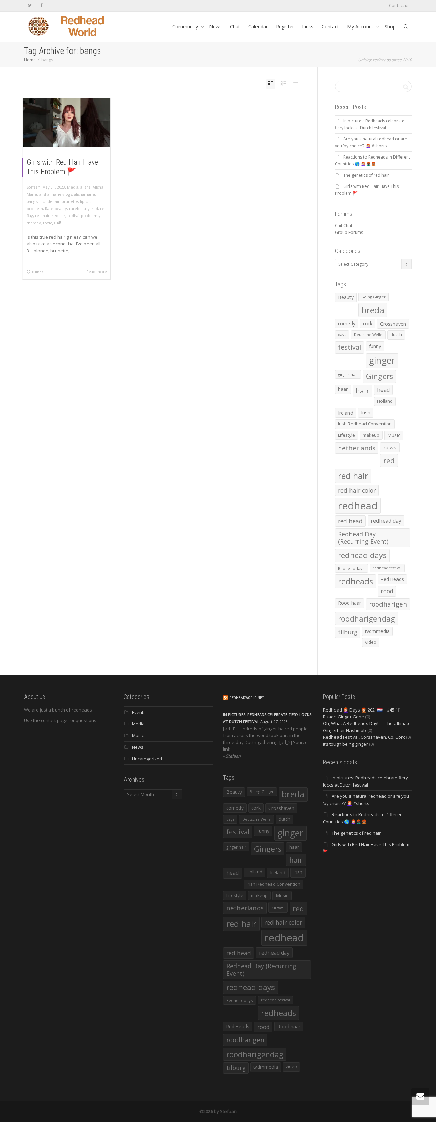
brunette (70, 201)
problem (35, 208)
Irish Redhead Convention (365, 424)
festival (349, 347)
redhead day (386, 520)
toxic (47, 222)
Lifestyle (346, 435)
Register (285, 26)
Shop (390, 26)
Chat (235, 26)
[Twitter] (29, 5)
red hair (42, 215)
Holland (385, 401)
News (215, 26)
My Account (361, 26)
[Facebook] (41, 5)
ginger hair (348, 374)
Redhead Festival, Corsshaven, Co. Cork (364, 737)
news (389, 447)
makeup (371, 435)
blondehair (49, 201)
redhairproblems (83, 215)
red (95, 208)
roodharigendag (366, 618)
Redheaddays (351, 568)
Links (307, 26)
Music (393, 435)
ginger (382, 360)
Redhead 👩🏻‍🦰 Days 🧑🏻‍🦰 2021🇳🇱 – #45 (358, 710)
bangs (32, 201)
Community (185, 26)
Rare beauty (56, 208)
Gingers (379, 376)
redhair (58, 215)
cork (367, 323)
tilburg (347, 632)
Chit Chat (343, 225)
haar (343, 389)
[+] (66, 122)
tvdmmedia (377, 631)
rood (387, 591)
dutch (396, 335)
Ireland (345, 412)
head (383, 389)
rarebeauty (79, 208)
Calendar (258, 26)
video (370, 642)
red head (350, 521)
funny (375, 346)
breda (372, 310)
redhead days (362, 555)
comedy (346, 323)
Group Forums (349, 232)
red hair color (357, 490)
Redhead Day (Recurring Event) (363, 537)
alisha (85, 187)
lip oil (85, 201)
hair (362, 390)
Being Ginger (373, 296)
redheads (355, 581)
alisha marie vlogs (55, 194)
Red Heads (392, 579)
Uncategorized (147, 759)
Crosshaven (393, 323)
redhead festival (387, 568)
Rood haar (349, 603)
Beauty (346, 297)
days (342, 334)
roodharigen (388, 604)
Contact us (399, 6)
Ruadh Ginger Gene (343, 717)
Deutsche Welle (368, 334)
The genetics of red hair (366, 175)
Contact (330, 26)
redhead (358, 505)
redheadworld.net (246, 697)
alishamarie (84, 194)
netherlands (356, 448)
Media (72, 187)
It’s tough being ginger (345, 744)
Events (139, 712)
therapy (34, 222)
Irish (365, 412)
